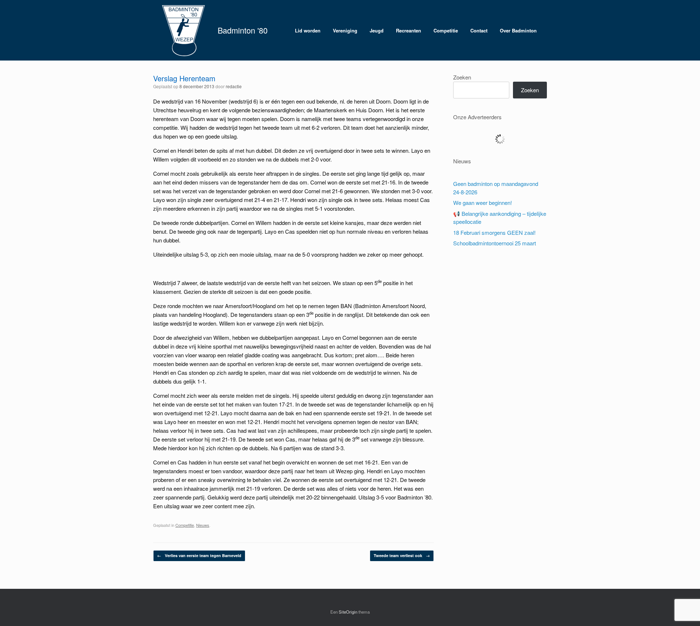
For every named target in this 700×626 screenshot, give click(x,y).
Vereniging (345, 30)
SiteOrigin (348, 612)
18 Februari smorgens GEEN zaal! (494, 232)
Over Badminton (518, 30)
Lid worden (307, 30)
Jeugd (377, 30)
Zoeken (462, 77)
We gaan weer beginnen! (482, 202)
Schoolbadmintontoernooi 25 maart (494, 243)
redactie (234, 86)
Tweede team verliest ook (402, 555)
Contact (478, 30)
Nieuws (202, 525)
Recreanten (408, 30)
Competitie (445, 30)
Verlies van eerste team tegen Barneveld (199, 555)
